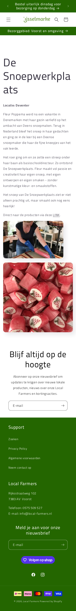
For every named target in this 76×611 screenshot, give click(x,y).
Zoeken (13, 439)
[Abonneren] (62, 406)
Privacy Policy (17, 448)
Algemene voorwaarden (24, 458)
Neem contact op (19, 467)
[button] (8, 19)
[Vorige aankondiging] (7, 6)
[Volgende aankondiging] (68, 6)
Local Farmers (31, 601)
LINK (56, 214)
